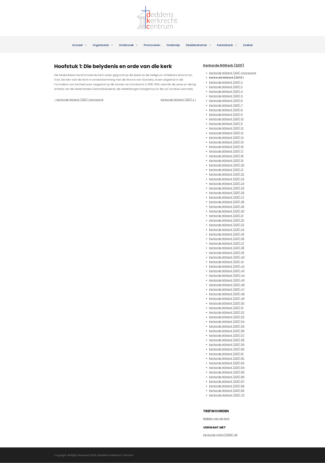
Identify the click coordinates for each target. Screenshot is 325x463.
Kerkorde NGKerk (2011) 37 (226, 243)
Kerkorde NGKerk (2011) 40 (227, 257)
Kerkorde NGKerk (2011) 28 (226, 202)
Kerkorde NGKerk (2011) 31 (226, 216)
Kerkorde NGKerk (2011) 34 (226, 230)
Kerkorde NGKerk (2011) (223, 65)
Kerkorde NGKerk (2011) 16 (226, 147)
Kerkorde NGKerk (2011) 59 (226, 345)
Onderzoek (126, 45)
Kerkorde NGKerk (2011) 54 (227, 322)
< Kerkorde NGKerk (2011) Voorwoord (78, 100)
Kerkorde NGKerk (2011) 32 (226, 220)
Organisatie (101, 45)
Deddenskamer (196, 45)
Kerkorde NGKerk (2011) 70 (226, 395)
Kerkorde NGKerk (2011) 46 (227, 285)
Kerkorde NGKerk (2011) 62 (226, 358)
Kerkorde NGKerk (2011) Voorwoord (232, 73)
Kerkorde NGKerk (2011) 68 (226, 386)
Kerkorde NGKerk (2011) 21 (226, 170)
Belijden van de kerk (216, 419)
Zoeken (248, 45)
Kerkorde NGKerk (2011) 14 (226, 137)
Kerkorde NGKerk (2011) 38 (226, 248)
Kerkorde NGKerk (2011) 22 (226, 174)
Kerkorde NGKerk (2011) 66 (226, 377)
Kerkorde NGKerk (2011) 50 (226, 303)
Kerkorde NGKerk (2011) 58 (226, 340)
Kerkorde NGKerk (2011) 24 (226, 184)
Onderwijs (173, 45)
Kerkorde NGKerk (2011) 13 (226, 133)
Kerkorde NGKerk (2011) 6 (226, 101)
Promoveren (152, 45)
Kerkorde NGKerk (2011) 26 (226, 193)
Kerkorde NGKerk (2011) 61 (226, 354)
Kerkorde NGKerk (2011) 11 (226, 124)
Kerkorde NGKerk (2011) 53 (226, 317)
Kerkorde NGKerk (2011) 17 (226, 151)
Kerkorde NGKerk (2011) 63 (226, 363)
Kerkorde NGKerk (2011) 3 (226, 87)
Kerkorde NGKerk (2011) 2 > (178, 100)
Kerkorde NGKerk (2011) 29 (226, 207)
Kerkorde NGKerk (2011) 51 (226, 308)
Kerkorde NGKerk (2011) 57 (226, 335)
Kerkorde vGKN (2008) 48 (220, 435)
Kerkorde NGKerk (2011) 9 (226, 114)
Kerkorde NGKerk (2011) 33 (226, 225)
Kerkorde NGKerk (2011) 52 (226, 312)
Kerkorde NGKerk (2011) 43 (226, 271)
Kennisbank (225, 45)
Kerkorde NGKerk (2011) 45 (227, 280)
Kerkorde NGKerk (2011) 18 (226, 156)
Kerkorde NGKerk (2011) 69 (226, 391)
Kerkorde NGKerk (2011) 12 (226, 128)
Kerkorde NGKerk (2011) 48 (227, 294)
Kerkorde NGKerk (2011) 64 (227, 368)
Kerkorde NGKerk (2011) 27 (226, 197)
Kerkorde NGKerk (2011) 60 (226, 349)
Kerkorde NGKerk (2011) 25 (226, 188)
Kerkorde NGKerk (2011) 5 (226, 96)
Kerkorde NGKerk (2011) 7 (226, 105)
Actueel (77, 45)
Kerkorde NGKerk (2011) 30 (226, 211)
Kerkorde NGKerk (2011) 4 (226, 91)
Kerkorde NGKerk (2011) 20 (226, 165)
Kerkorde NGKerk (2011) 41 (226, 262)
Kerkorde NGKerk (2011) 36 (226, 239)
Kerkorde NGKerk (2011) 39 (226, 253)
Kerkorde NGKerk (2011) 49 (226, 298)
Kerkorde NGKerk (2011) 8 (226, 110)
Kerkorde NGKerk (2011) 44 (227, 275)
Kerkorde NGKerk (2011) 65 (226, 372)
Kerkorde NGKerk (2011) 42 (226, 266)
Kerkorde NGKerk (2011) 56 (226, 331)
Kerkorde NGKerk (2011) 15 (226, 142)
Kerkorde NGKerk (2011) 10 (226, 119)
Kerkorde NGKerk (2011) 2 (226, 82)
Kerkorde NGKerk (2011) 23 (226, 179)
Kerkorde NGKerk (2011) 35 (226, 234)
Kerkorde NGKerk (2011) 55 (226, 326)
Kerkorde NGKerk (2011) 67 (226, 381)
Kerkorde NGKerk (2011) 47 (227, 289)
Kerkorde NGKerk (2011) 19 (226, 161)
